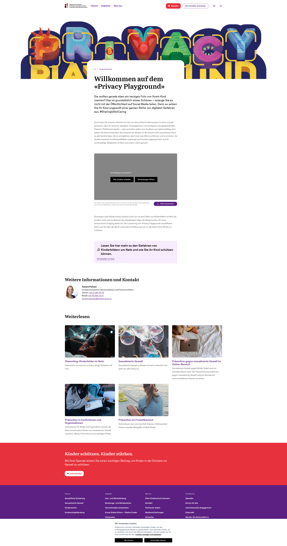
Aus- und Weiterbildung (115, 498)
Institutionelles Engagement (198, 508)
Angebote (105, 6)
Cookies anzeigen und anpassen (148, 534)
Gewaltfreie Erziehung (75, 498)
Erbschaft (189, 512)
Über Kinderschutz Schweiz (157, 498)
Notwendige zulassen (158, 540)
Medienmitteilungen (154, 512)
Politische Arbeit (152, 508)
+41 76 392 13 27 (96, 295)
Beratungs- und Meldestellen (118, 503)
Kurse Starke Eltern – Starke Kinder (121, 512)
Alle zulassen (128, 540)
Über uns (118, 6)
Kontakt (148, 503)
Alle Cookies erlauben (122, 179)
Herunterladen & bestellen (117, 508)
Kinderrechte (71, 508)
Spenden (189, 498)
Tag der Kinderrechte (105, 69)
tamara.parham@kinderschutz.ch (97, 298)
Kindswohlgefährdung (74, 512)
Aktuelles (149, 517)
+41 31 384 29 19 (96, 292)
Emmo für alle (191, 503)
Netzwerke (110, 517)
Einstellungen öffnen (146, 179)
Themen (94, 6)
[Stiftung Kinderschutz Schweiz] (76, 5)
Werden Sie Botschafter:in (197, 517)
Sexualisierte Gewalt (74, 503)
